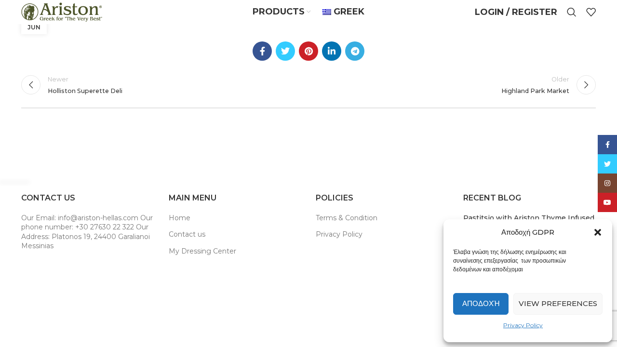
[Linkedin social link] (331, 51)
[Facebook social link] (262, 51)
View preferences (558, 303)
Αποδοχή (481, 303)
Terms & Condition (346, 218)
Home (179, 218)
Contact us (187, 234)
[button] (598, 232)
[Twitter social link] (285, 51)
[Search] (571, 12)
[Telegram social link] (354, 51)
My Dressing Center (202, 251)
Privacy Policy (523, 325)
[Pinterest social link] (308, 51)
